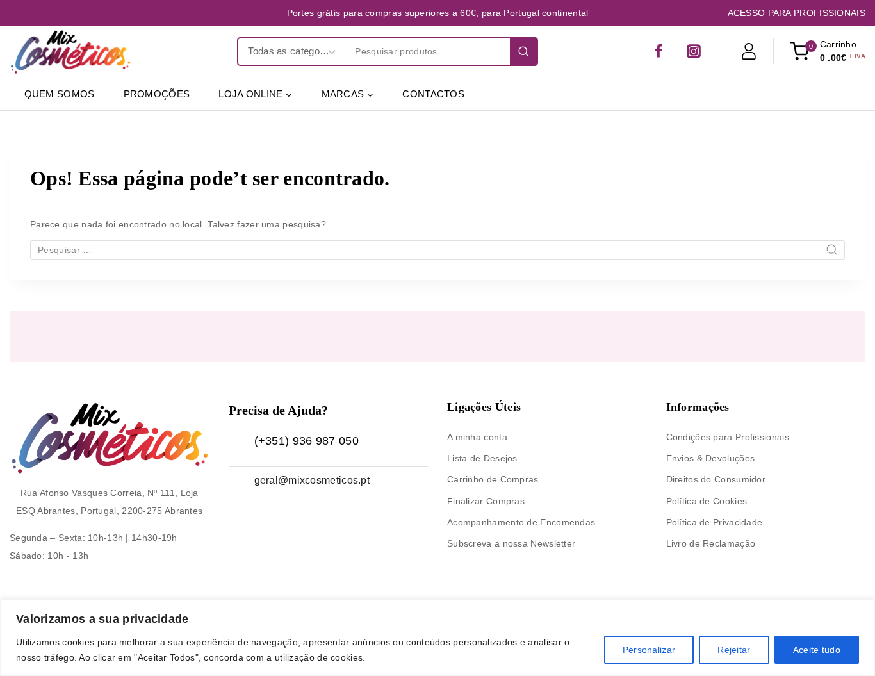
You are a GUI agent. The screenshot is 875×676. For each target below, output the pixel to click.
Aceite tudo (816, 650)
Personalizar (649, 650)
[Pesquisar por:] (437, 250)
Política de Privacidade (714, 522)
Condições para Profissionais (727, 437)
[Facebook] (658, 51)
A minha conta (477, 437)
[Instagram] (694, 51)
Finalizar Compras (486, 501)
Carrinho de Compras (493, 479)
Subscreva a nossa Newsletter (511, 543)
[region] (437, 638)
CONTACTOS (433, 93)
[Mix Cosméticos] (70, 51)
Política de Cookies (707, 501)
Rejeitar (733, 650)
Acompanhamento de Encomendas (521, 522)
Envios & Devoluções (710, 458)
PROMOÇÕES (157, 93)
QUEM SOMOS (59, 93)
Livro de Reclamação (711, 543)
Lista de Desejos (482, 458)
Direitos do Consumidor (716, 479)
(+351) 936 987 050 (306, 440)
